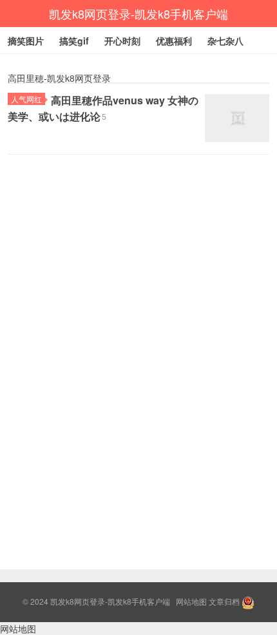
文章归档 (224, 601)
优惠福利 (174, 40)
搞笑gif (74, 40)
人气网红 (26, 98)
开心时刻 (122, 40)
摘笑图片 (26, 40)
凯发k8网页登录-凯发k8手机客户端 (138, 13)
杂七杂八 (225, 40)
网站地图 (191, 601)
